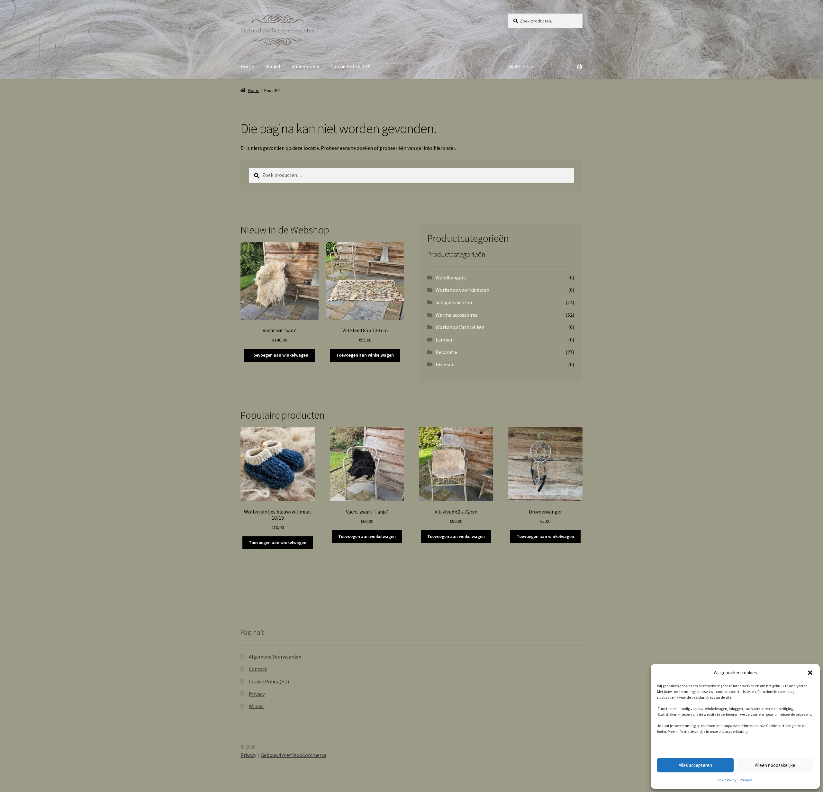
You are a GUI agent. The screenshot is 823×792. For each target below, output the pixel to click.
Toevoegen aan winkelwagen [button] (279, 355)
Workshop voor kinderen (462, 290)
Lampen (445, 339)
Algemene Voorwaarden (275, 656)
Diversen (445, 364)
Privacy (746, 780)
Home (247, 66)
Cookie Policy (726, 780)
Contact (258, 669)
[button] (810, 672)
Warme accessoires (456, 315)
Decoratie (446, 352)
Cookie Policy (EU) (350, 66)
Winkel (272, 66)
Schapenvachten (454, 302)
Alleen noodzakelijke (775, 765)
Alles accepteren (695, 765)
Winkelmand (305, 66)
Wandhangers (451, 277)
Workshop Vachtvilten (460, 327)
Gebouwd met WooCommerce (293, 755)
